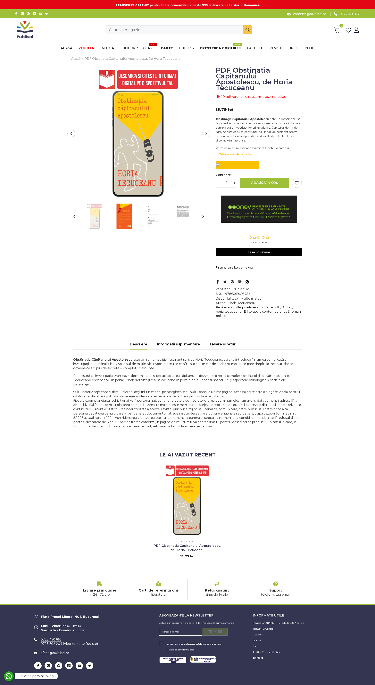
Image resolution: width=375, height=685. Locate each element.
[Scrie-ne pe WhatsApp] (9, 676)
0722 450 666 (350, 14)
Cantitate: (223, 175)
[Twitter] (46, 13)
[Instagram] (22, 13)
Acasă (75, 58)
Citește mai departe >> (235, 154)
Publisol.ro (241, 289)
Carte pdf (271, 307)
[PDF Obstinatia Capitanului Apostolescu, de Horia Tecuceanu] (187, 500)
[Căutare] (178, 29)
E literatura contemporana (264, 311)
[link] (99, 589)
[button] (71, 133)
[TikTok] (34, 13)
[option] (138, 133)
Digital (286, 307)
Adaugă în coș (264, 183)
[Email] (240, 281)
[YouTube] (40, 13)
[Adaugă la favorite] (297, 183)
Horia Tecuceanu (241, 303)
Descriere (138, 344)
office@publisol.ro (55, 653)
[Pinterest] (28, 13)
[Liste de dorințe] (349, 30)
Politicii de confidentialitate (180, 650)
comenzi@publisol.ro (309, 14)
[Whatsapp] (247, 281)
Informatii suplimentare (178, 344)
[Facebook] (16, 13)
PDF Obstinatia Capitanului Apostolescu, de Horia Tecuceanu (187, 548)
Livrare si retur (223, 344)
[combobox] (174, 29)
